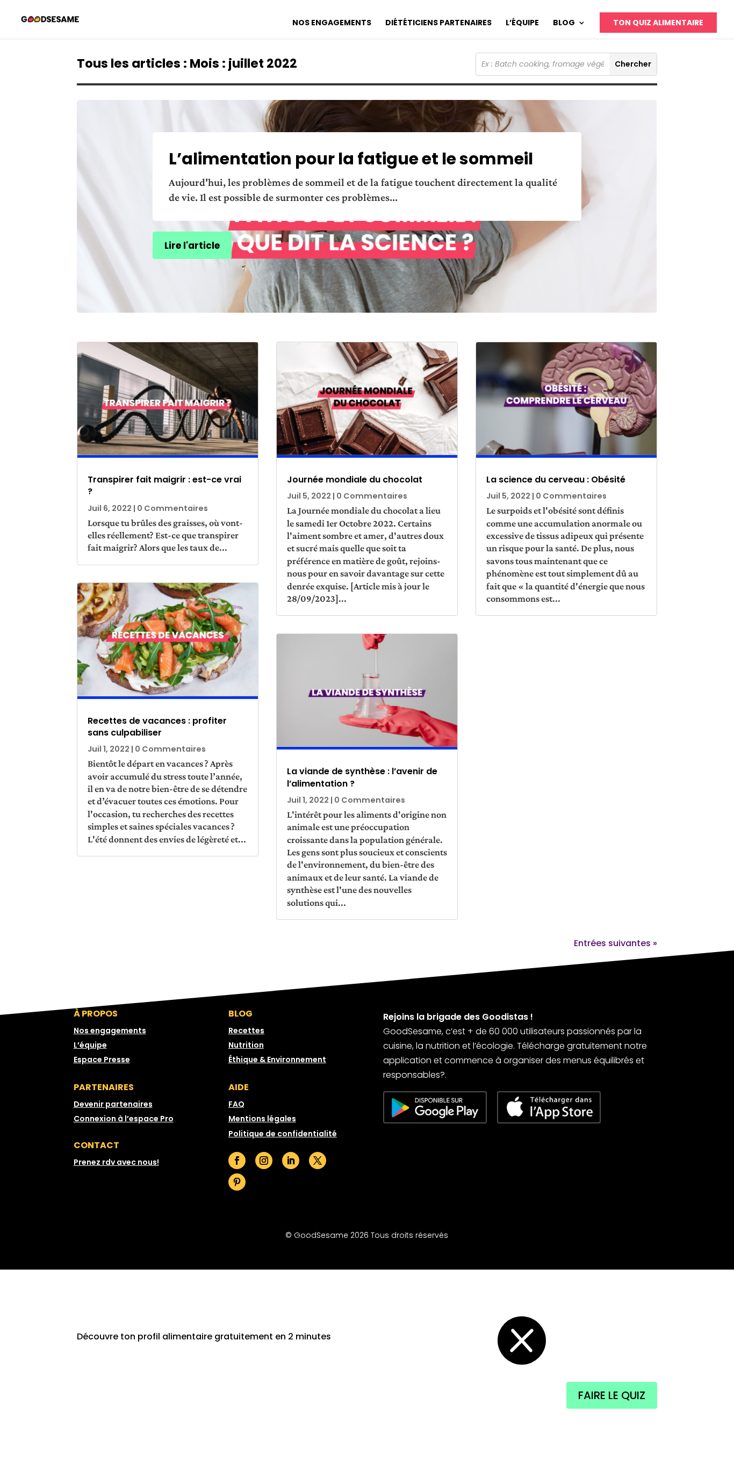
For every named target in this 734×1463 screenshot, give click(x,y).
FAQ (236, 1104)
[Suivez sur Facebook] (237, 1160)
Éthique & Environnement (277, 1059)
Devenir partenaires (113, 1104)
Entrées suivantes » (615, 943)
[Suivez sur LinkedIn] (290, 1160)
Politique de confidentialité (282, 1133)
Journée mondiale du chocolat (354, 479)
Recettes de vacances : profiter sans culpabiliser (157, 727)
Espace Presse (102, 1059)
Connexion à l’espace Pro (124, 1118)
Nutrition (246, 1045)
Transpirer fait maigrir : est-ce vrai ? (164, 485)
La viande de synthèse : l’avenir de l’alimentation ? (362, 777)
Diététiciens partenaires (438, 23)
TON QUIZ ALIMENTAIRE (658, 22)
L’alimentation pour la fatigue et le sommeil (351, 158)
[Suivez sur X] (317, 1160)
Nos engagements (331, 23)
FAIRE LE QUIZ (611, 1395)
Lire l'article (192, 245)
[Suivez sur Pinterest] (237, 1182)
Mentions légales (262, 1118)
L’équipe (522, 23)
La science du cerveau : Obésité (555, 479)
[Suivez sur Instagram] (263, 1160)
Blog (564, 23)
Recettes (246, 1030)
